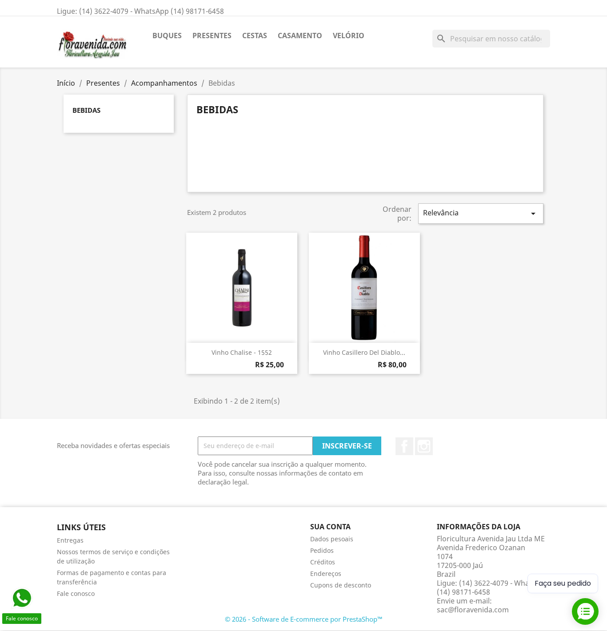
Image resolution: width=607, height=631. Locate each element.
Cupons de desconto (340, 585)
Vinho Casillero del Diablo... (364, 352)
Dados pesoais (331, 539)
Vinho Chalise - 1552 (242, 352)
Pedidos (322, 550)
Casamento (300, 35)
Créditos (322, 562)
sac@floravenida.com (473, 610)
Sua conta (330, 527)
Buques (167, 35)
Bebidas (86, 110)
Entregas (70, 540)
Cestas (254, 35)
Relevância (481, 213)
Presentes (212, 35)
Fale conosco (76, 593)
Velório (348, 35)
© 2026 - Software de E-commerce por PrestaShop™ (304, 619)
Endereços (325, 573)
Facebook (404, 446)
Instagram (424, 446)
